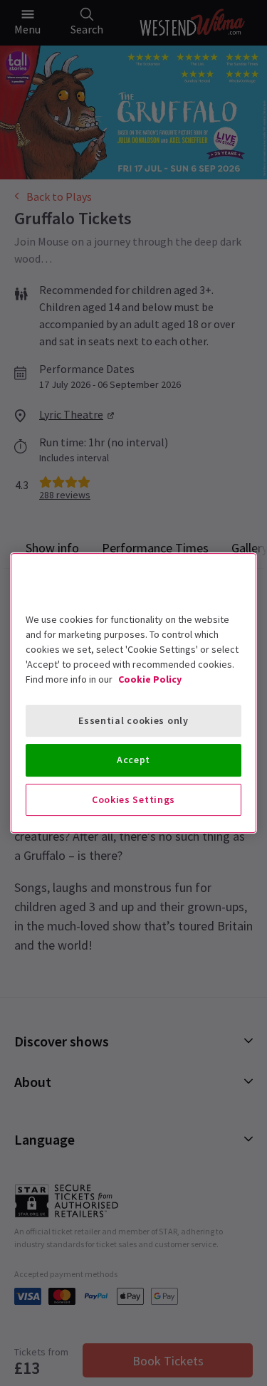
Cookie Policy (150, 679)
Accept (133, 759)
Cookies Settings (133, 799)
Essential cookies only (133, 720)
